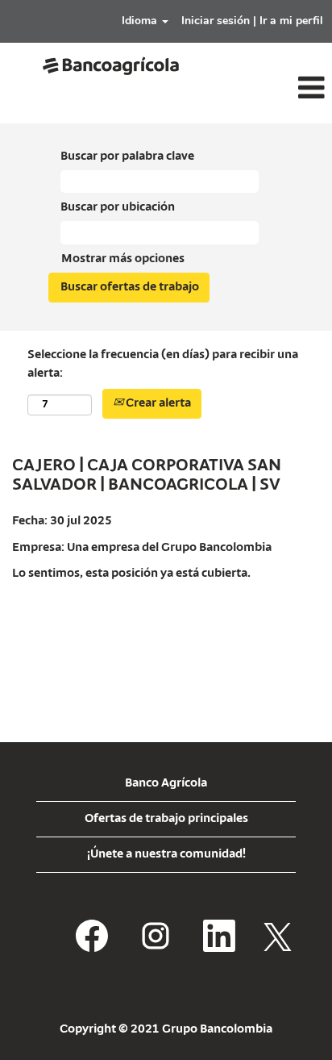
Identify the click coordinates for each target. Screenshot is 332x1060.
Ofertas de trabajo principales (166, 818)
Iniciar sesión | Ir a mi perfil (252, 20)
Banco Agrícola (166, 783)
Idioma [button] (141, 20)
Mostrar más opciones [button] (123, 258)
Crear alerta (157, 403)
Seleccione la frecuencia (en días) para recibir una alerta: (162, 364)
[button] (277, 89)
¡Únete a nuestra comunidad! (166, 854)
